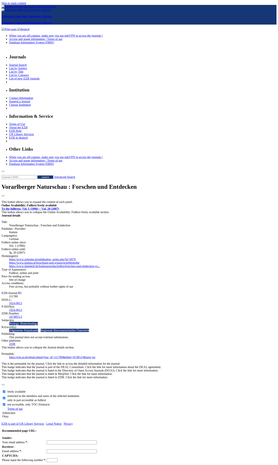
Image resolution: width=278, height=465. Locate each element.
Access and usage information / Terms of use (35, 39)
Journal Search (18, 65)
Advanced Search (64, 177)
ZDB (12, 344)
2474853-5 (15, 316)
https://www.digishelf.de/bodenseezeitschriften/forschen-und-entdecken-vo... (54, 266)
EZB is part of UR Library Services (23, 423)
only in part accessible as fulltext (26, 400)
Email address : (12, 451)
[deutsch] (23, 29)
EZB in (18, 137)
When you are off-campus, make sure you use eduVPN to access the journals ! (56, 35)
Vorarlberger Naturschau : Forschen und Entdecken (69, 186)
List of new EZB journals (24, 78)
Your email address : (15, 442)
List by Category (19, 75)
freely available (16, 391)
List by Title (16, 71)
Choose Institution (20, 104)
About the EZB (18, 127)
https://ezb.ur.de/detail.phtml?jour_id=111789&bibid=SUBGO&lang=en (52, 357)
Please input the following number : (24, 460)
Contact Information (21, 98)
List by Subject (18, 68)
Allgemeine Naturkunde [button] (23, 330)
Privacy (68, 423)
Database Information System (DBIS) (31, 42)
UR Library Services (21, 134)
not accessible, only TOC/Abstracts (28, 404)
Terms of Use (17, 124)
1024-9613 (15, 303)
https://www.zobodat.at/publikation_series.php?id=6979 (42, 259)
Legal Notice (54, 423)
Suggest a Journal (19, 101)
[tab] (139, 205)
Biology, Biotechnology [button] (23, 323)
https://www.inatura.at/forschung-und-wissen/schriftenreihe (44, 262)
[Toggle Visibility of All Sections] (3, 195)
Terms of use (15, 408)
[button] (29, 205)
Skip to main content (14, 3)
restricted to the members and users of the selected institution (43, 396)
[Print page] (9, 29)
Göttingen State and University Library (27, 16)
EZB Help (15, 130)
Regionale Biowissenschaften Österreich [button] (65, 330)
